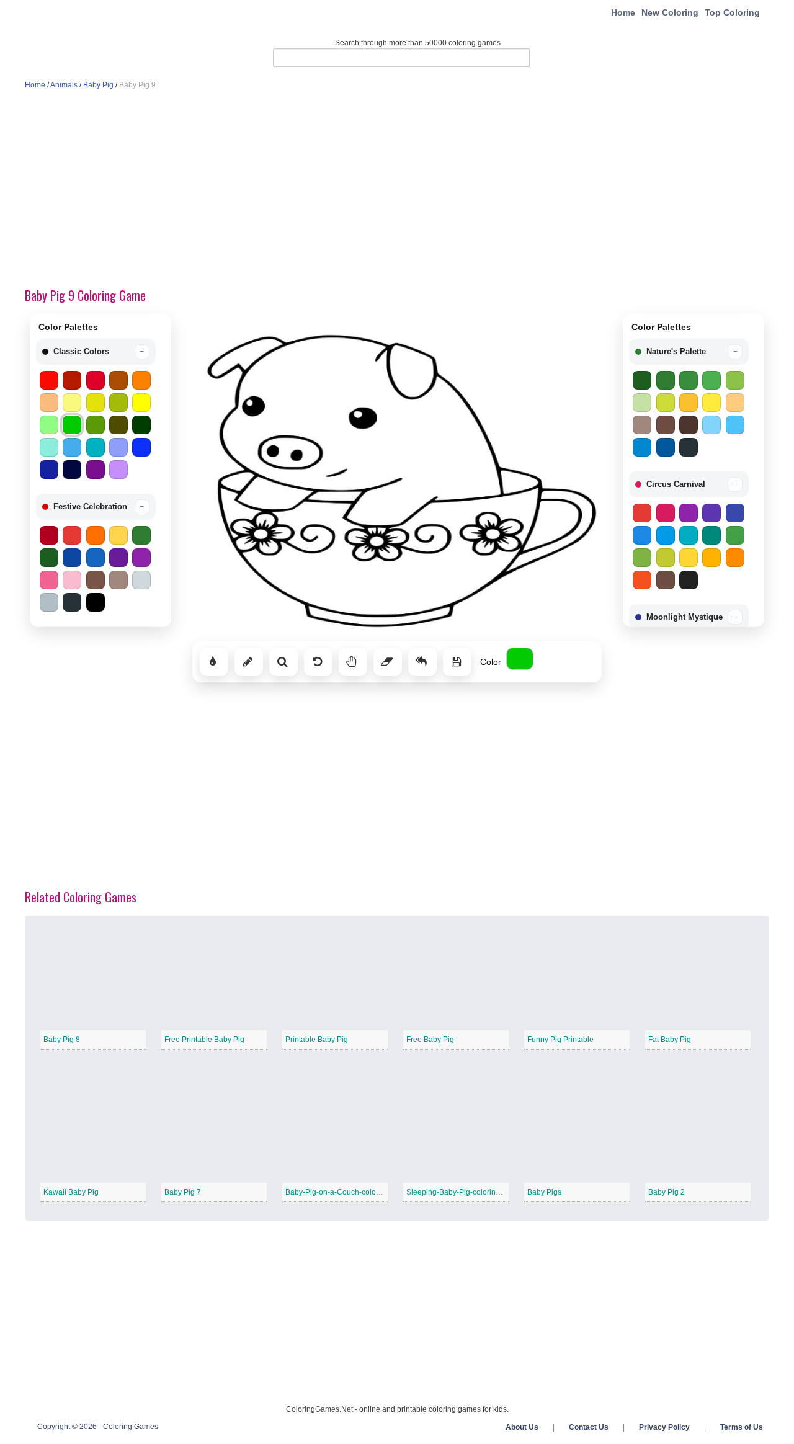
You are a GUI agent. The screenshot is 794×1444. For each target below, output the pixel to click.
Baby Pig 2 (666, 1192)
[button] (96, 352)
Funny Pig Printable (560, 1039)
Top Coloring (732, 12)
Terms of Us (741, 1427)
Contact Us (589, 1427)
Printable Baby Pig (316, 1039)
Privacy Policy (664, 1427)
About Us (522, 1427)
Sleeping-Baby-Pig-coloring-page (463, 1192)
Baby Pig (98, 85)
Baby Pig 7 (182, 1192)
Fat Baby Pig (669, 1039)
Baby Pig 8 (61, 1039)
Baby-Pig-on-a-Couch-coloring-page (347, 1192)
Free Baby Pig (430, 1039)
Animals (64, 85)
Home (623, 12)
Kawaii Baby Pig (71, 1192)
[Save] (457, 662)
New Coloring (669, 12)
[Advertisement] (397, 190)
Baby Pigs (544, 1192)
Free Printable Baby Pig (204, 1039)
